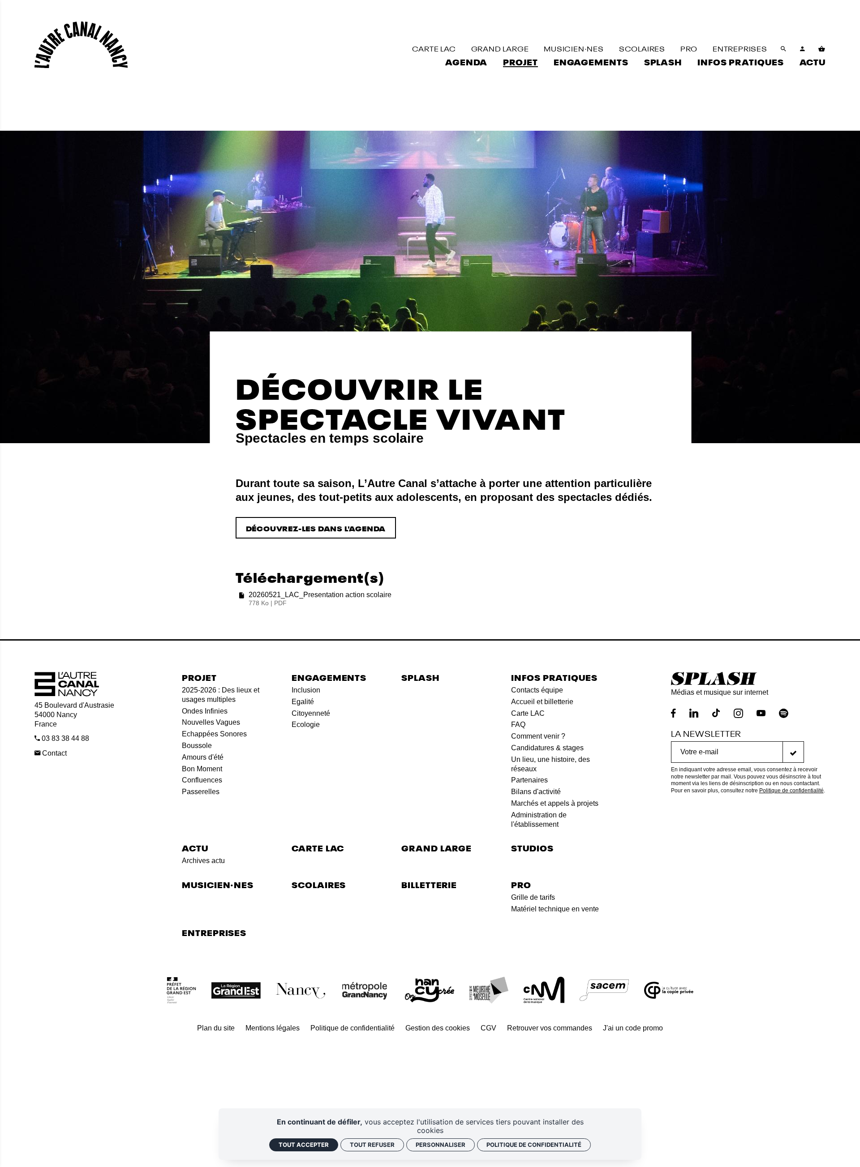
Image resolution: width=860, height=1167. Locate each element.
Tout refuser (372, 1144)
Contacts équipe (537, 690)
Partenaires (529, 780)
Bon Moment (202, 769)
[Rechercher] (784, 49)
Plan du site (216, 1028)
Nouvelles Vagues (211, 722)
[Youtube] (761, 713)
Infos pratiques (554, 677)
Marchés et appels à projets (554, 803)
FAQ (518, 724)
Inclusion (306, 690)
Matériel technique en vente (555, 909)
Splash (420, 677)
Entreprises (214, 932)
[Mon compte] (802, 49)
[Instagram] (738, 713)
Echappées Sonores (214, 734)
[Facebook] (673, 713)
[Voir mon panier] (822, 49)
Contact (53, 753)
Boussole (197, 745)
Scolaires (319, 884)
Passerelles (200, 791)
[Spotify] (783, 713)
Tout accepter (304, 1144)
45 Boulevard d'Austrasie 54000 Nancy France (74, 714)
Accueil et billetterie (542, 701)
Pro (521, 884)
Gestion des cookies (437, 1028)
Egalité (303, 701)
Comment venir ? (538, 736)
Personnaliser (440, 1144)
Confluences (202, 780)
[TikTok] (716, 713)
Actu (195, 847)
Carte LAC (528, 713)
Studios (532, 847)
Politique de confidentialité (791, 790)
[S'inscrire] (793, 752)
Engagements (329, 677)
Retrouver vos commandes (549, 1028)
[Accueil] (81, 44)
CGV (488, 1028)
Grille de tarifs (533, 897)
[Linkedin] (693, 713)
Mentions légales (272, 1028)
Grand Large (436, 847)
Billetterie (429, 884)
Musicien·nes (218, 884)
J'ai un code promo (633, 1028)
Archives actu (203, 860)
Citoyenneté (311, 713)
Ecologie (306, 724)
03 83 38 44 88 (64, 738)
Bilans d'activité (536, 791)
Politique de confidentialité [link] (533, 1144)
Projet (199, 677)
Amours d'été (203, 757)
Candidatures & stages (547, 748)
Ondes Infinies (205, 711)
